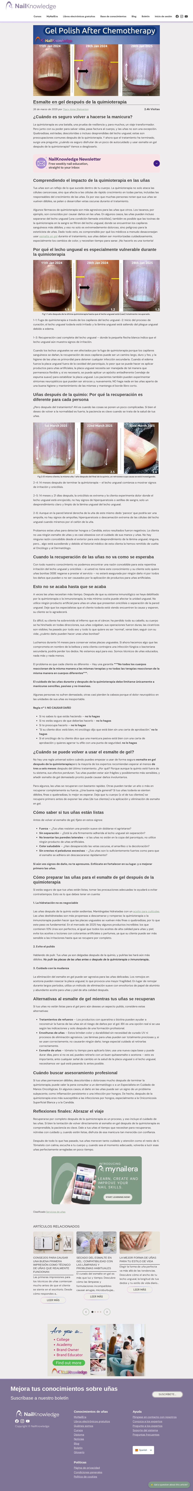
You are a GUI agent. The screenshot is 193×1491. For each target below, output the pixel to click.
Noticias (79, 1439)
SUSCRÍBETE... (167, 1394)
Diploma (79, 1434)
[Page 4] (100, 1312)
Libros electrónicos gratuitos (92, 1421)
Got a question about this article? (169, 1485)
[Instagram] (181, 16)
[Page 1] (92, 1312)
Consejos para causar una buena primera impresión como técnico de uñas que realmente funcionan (52, 1264)
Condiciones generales (88, 1472)
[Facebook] (177, 16)
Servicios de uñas (55, 1211)
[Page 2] (95, 1312)
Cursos (78, 1430)
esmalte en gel (48, 236)
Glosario (79, 1452)
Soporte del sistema (145, 1430)
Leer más (56, 1300)
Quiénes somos (83, 1426)
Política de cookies (85, 1476)
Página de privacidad (87, 1468)
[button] (96, 163)
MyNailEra (80, 1417)
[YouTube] (186, 16)
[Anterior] (86, 1312)
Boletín (78, 1448)
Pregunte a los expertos (147, 1426)
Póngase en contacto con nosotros (155, 1417)
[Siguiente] (107, 1312)
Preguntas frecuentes (146, 1434)
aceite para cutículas (146, 911)
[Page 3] (98, 1312)
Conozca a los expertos (147, 1421)
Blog (76, 1443)
